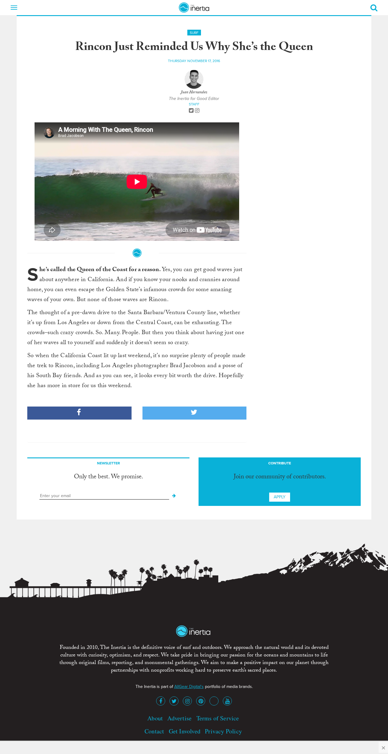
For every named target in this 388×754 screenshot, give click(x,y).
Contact (154, 731)
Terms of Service (217, 718)
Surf (194, 33)
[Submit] (174, 496)
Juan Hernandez (194, 92)
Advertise (179, 718)
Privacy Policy (223, 731)
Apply (280, 497)
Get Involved (184, 731)
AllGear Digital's (189, 686)
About (155, 718)
